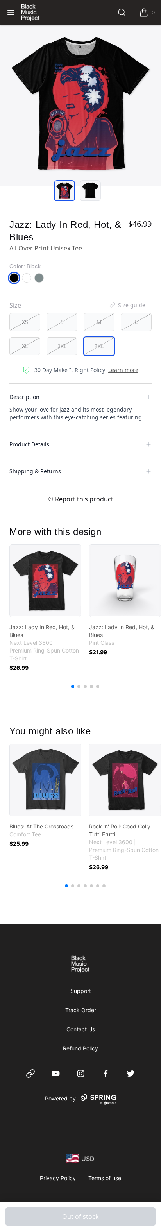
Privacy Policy (58, 1178)
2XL (61, 346)
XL (25, 346)
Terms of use (104, 1178)
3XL (99, 346)
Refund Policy (80, 1048)
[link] (45, 581)
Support (80, 991)
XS (25, 322)
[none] (127, 305)
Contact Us (80, 1029)
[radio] (24, 322)
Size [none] (15, 305)
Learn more (123, 370)
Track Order (80, 1010)
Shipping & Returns (35, 471)
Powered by (60, 1098)
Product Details (29, 444)
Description (24, 397)
